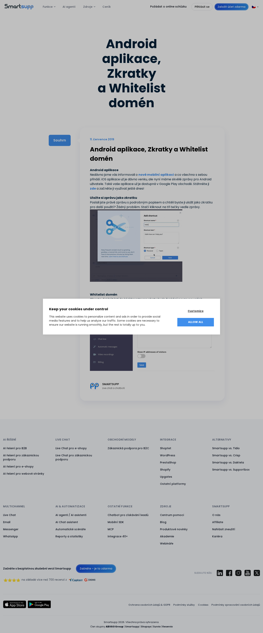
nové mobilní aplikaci (156, 174)
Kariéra (217, 536)
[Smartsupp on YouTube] (248, 573)
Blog (163, 522)
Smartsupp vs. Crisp (226, 455)
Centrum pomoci (172, 515)
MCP (111, 529)
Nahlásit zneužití (223, 529)
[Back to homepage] (19, 8)
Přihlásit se (202, 7)
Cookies (203, 605)
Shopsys (146, 626)
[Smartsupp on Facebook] (229, 573)
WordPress (167, 455)
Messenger (10, 529)
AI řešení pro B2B (15, 448)
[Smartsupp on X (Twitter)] (257, 573)
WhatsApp (10, 536)
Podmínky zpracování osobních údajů (235, 605)
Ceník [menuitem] (106, 7)
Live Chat (9, 515)
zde (93, 188)
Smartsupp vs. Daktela (228, 462)
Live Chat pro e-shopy (71, 448)
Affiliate (217, 522)
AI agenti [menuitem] (69, 7)
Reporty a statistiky (69, 536)
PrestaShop (168, 462)
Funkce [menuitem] (48, 7)
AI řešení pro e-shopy (18, 466)
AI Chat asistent (66, 522)
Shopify (165, 470)
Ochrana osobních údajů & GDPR (149, 605)
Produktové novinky (174, 529)
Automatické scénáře (70, 529)
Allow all (195, 322)
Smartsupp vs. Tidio (226, 448)
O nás (216, 515)
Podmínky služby (184, 605)
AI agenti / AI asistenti (70, 515)
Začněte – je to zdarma (96, 568)
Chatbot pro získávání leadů (128, 515)
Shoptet (165, 448)
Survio (157, 626)
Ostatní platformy (173, 484)
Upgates (166, 477)
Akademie (167, 536)
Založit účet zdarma (231, 7)
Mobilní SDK (116, 522)
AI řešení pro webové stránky (23, 474)
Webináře (166, 543)
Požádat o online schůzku (168, 6)
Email (6, 522)
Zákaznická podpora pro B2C (128, 448)
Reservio (167, 626)
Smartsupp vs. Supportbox (231, 470)
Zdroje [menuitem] (87, 7)
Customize (196, 311)
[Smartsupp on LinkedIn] (220, 573)
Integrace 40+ (118, 536)
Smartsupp (132, 626)
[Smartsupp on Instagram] (238, 573)
